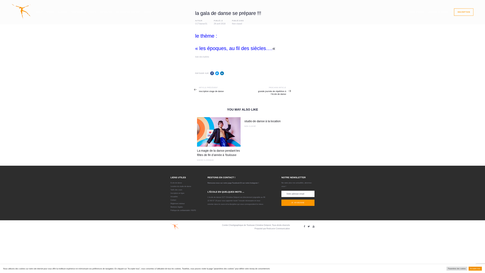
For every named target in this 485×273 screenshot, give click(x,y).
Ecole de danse (176, 183)
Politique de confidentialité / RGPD (183, 210)
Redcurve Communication (278, 229)
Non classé (250, 126)
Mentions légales (177, 207)
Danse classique (205, 160)
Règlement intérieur (178, 203)
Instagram (254, 183)
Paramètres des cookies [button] (457, 269)
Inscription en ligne (177, 193)
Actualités (174, 197)
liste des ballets (202, 57)
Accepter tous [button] (475, 269)
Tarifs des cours (176, 190)
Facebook (236, 183)
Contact (173, 200)
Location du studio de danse (181, 186)
